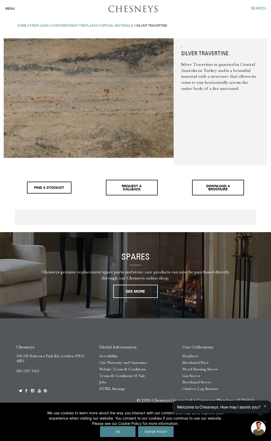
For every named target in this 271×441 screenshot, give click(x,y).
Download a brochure (218, 188)
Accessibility (108, 356)
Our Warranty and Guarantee (123, 362)
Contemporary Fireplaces (75, 25)
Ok (118, 432)
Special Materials (117, 25)
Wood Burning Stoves (200, 369)
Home (22, 25)
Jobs (102, 382)
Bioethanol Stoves (196, 382)
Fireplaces (39, 25)
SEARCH (258, 9)
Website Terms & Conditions (122, 369)
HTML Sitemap (112, 389)
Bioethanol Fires (195, 362)
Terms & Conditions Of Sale (122, 376)
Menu (10, 9)
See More (135, 292)
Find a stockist (49, 188)
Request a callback (132, 188)
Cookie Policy (156, 432)
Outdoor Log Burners (200, 389)
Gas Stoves (191, 376)
